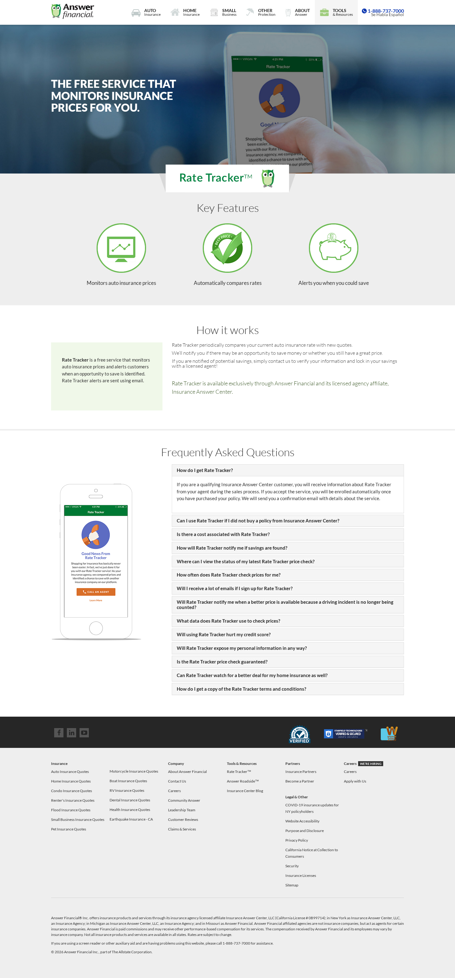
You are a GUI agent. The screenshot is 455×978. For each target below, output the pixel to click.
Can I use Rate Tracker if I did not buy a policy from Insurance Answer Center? (258, 520)
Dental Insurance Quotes (130, 800)
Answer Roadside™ (243, 781)
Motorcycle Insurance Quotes (134, 771)
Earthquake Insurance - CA (131, 819)
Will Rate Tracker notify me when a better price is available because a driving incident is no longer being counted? (285, 604)
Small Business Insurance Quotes (77, 819)
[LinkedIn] (71, 732)
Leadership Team (181, 810)
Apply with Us (355, 781)
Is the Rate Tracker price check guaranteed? (222, 661)
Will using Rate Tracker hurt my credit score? (224, 634)
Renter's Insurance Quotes (72, 800)
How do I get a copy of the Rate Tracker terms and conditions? (241, 689)
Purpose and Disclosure (304, 830)
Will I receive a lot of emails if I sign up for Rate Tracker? (234, 588)
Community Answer (184, 800)
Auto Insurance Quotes (70, 771)
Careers (174, 790)
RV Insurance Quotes (127, 790)
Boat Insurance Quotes (128, 781)
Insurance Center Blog (245, 790)
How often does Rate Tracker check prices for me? (228, 574)
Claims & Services (182, 829)
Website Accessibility (302, 821)
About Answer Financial (187, 771)
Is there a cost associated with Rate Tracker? (223, 534)
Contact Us (177, 781)
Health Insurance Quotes (130, 809)
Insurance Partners (300, 771)
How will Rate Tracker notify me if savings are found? (232, 548)
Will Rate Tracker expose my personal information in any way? (242, 648)
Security (292, 866)
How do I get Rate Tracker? (205, 470)
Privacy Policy (296, 840)
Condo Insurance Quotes (71, 790)
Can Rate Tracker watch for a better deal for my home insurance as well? (252, 675)
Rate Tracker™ (239, 771)
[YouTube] (84, 732)
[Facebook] (58, 732)
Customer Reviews (183, 819)
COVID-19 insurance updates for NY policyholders (312, 808)
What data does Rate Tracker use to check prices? (228, 621)
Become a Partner (299, 781)
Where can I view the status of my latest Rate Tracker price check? (245, 561)
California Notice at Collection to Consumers (311, 853)
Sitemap (291, 885)
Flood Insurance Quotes (70, 810)
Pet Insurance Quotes (68, 829)
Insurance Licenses (300, 875)
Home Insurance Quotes (71, 781)
